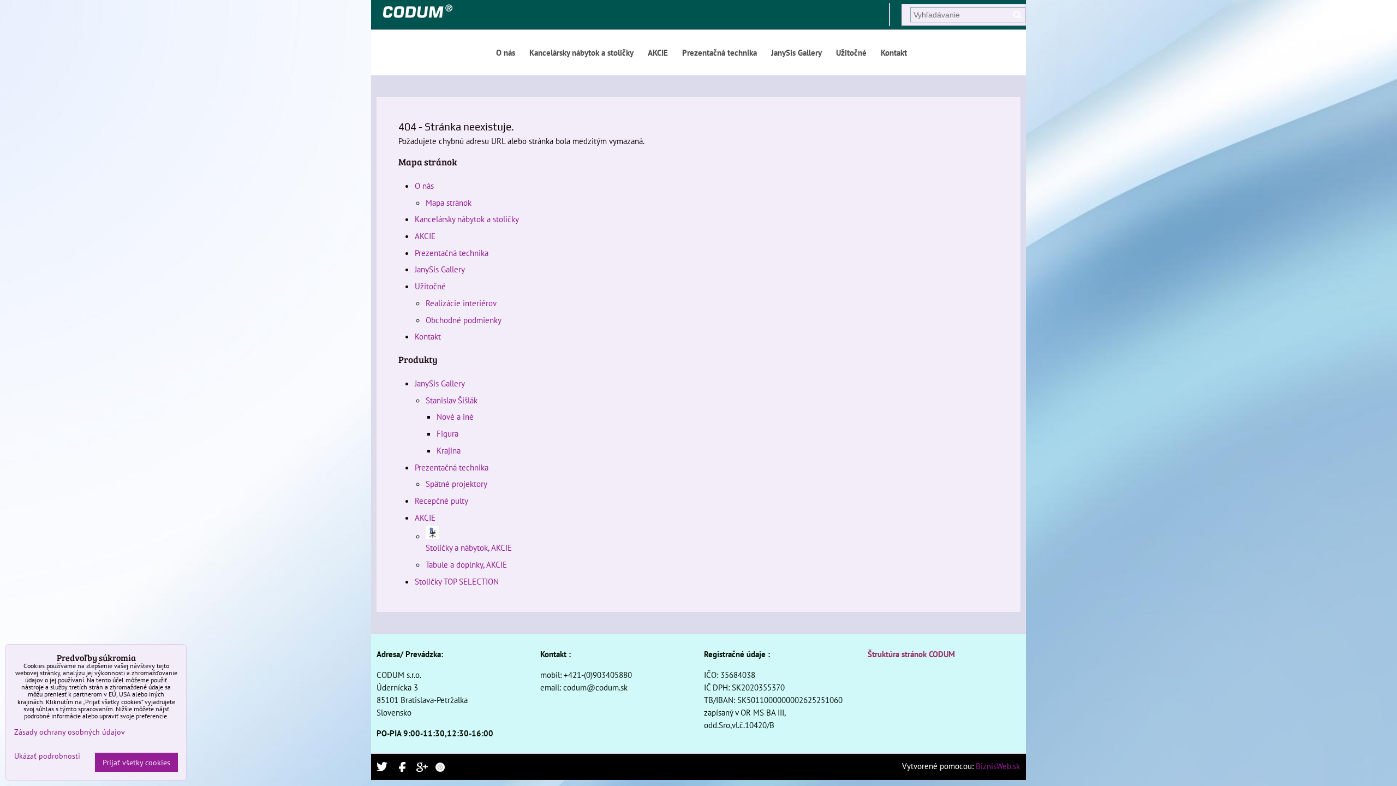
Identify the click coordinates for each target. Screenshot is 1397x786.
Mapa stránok (448, 202)
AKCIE (658, 52)
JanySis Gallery (796, 52)
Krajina (449, 450)
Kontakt (894, 52)
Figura (447, 433)
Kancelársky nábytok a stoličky (581, 52)
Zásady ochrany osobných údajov (69, 732)
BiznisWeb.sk (998, 765)
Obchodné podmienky (464, 319)
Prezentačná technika (719, 52)
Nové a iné (455, 416)
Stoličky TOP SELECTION (457, 581)
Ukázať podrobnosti (47, 756)
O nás (505, 52)
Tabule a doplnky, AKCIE (466, 564)
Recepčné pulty (441, 500)
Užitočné (851, 52)
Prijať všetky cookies (136, 762)
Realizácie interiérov (461, 302)
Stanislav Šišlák (451, 400)
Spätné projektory (456, 483)
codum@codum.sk (595, 687)
